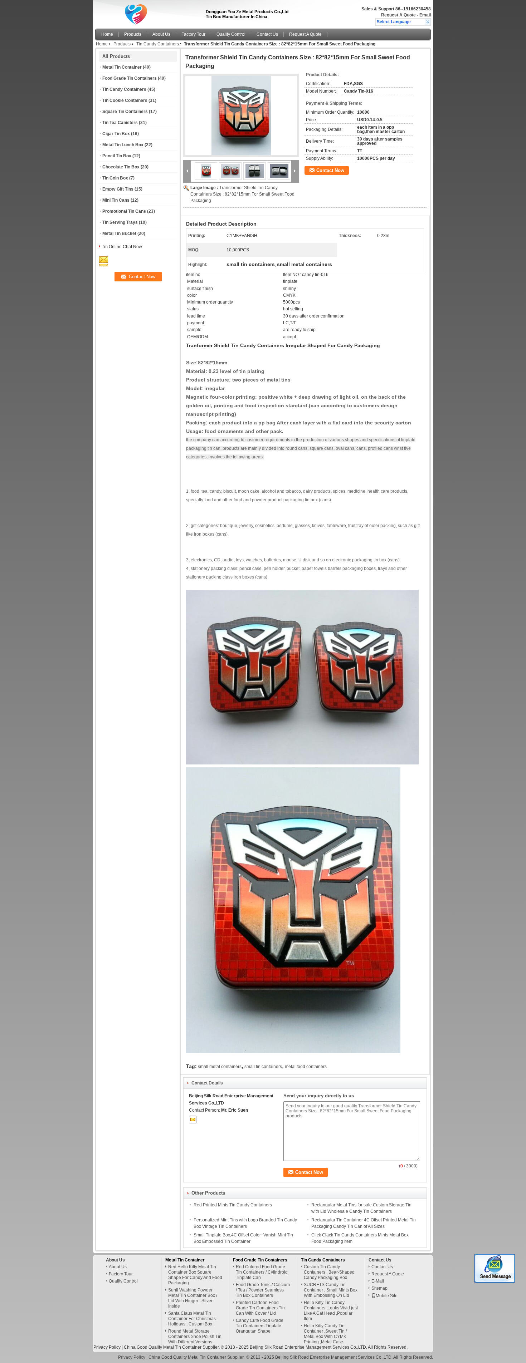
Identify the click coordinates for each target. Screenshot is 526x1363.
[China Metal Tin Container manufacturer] (148, 12)
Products (132, 34)
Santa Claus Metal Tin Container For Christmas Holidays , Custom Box (192, 1319)
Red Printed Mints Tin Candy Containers (233, 1204)
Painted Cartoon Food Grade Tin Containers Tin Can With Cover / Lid (260, 1308)
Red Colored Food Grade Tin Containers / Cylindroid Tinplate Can (262, 1272)
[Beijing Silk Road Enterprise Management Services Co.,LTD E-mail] (193, 1119)
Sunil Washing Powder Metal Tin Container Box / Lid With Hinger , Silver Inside (192, 1298)
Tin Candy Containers (157, 43)
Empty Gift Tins (117, 189)
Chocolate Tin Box (121, 166)
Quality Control (230, 34)
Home (107, 34)
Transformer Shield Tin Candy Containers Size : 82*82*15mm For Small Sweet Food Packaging (242, 194)
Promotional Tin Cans (124, 211)
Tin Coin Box (115, 178)
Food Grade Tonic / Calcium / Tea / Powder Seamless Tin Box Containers (263, 1290)
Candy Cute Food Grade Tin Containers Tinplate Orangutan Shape (259, 1326)
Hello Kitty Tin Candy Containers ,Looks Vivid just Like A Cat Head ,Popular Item (331, 1310)
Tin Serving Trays (120, 222)
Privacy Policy (107, 1347)
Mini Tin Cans (116, 200)
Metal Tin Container (122, 67)
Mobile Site (387, 1295)
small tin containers (263, 1066)
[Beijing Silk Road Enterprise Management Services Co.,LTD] (427, 22)
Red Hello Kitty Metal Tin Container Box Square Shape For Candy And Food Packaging (195, 1274)
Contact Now (330, 170)
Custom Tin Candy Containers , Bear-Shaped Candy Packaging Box (329, 1272)
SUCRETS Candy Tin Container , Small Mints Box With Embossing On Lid (330, 1290)
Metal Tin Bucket (119, 233)
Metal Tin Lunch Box (122, 144)
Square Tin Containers (125, 111)
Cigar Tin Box (116, 133)
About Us (161, 34)
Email (425, 15)
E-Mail (377, 1281)
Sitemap (379, 1288)
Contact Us (267, 34)
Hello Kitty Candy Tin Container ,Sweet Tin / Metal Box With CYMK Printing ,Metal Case (325, 1333)
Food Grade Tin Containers (129, 78)
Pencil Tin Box (116, 155)
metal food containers (306, 1066)
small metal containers (220, 1066)
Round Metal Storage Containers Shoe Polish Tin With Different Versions (194, 1336)
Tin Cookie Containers (124, 100)
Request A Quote (398, 15)
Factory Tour (193, 34)
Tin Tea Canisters (120, 122)
